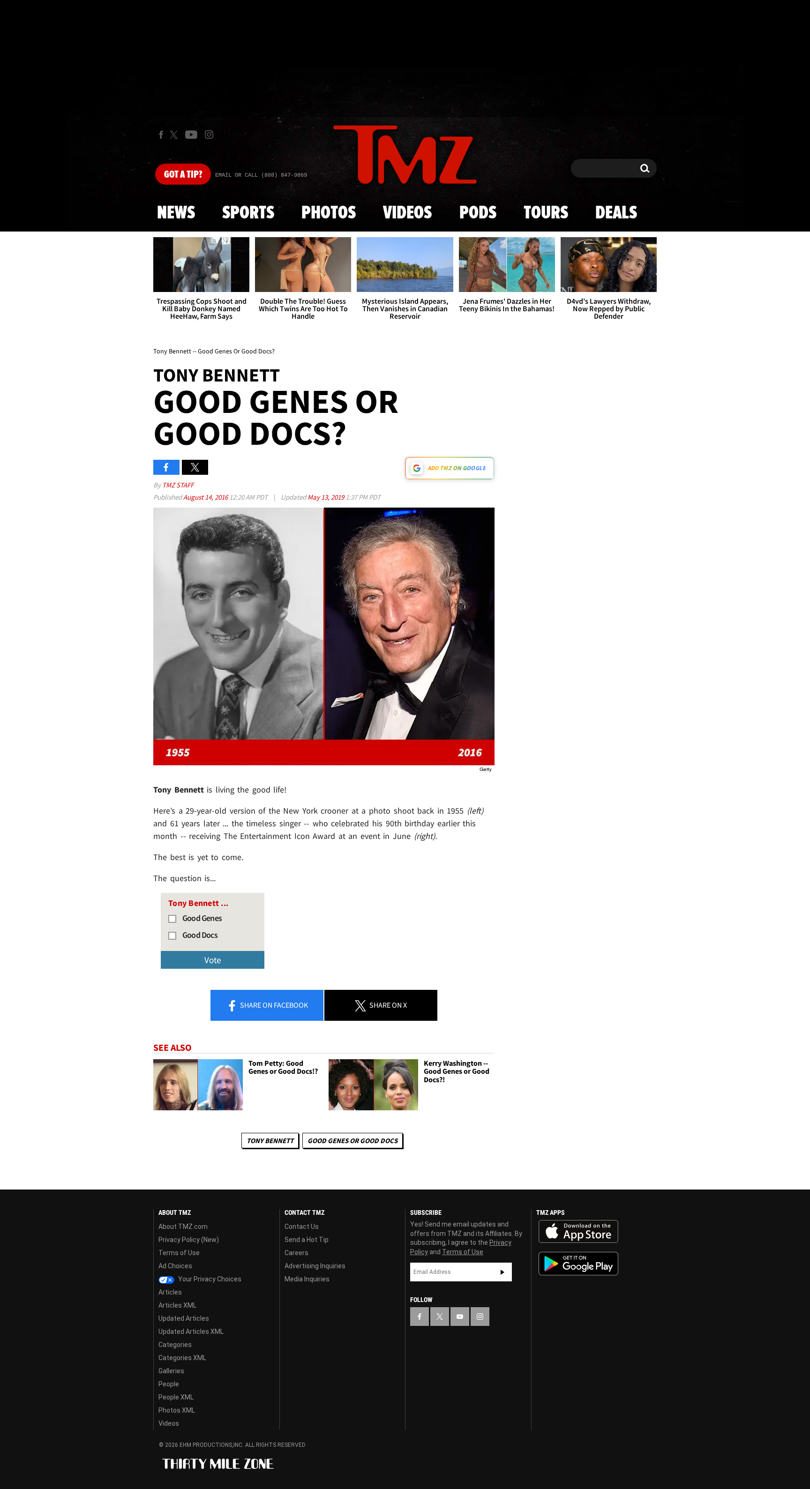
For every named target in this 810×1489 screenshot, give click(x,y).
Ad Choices (175, 1266)
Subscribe (502, 1272)
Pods (477, 213)
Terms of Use (179, 1253)
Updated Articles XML (191, 1331)
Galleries (171, 1371)
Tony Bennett (270, 1140)
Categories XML (182, 1358)
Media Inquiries (307, 1279)
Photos (328, 213)
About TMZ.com (183, 1226)
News (176, 213)
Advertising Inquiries (315, 1266)
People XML (176, 1397)
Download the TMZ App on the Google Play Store (578, 1264)
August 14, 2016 (206, 497)
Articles (170, 1292)
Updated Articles (183, 1318)
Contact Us (302, 1226)
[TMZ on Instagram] (209, 134)
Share (273, 1005)
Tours (546, 213)
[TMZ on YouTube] (459, 1316)
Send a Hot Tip (307, 1239)
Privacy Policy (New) (188, 1239)
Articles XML (177, 1305)
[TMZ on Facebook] (161, 134)
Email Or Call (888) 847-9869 (261, 175)
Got (183, 175)
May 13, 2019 (326, 497)
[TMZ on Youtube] (191, 134)
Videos (407, 213)
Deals (616, 213)
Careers (296, 1253)
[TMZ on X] (175, 134)
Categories (175, 1344)
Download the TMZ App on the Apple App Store (578, 1231)
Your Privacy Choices (209, 1279)
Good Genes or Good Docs (353, 1140)
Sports (248, 213)
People (168, 1384)
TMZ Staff (178, 484)
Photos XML (176, 1410)
